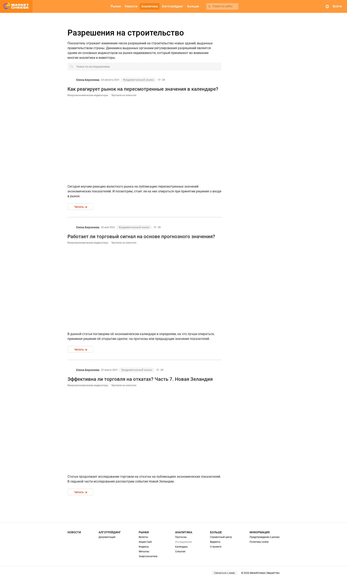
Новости (74, 532)
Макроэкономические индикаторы (87, 95)
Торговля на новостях (123, 95)
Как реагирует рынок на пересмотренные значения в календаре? (142, 89)
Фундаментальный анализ (138, 79)
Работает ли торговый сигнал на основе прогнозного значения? (141, 236)
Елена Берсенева (87, 79)
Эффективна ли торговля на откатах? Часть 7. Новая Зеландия (140, 379)
